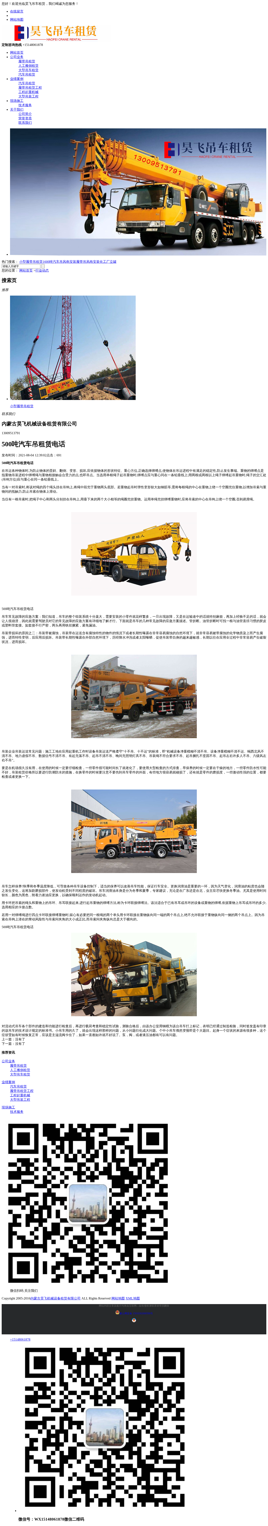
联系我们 (25, 122)
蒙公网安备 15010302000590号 (136, 1313)
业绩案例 (16, 79)
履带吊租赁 (26, 61)
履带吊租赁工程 (30, 87)
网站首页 (16, 52)
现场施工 (16, 100)
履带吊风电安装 (88, 261)
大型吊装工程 (28, 96)
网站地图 (16, 19)
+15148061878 (20, 1339)
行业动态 (42, 270)
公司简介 (25, 114)
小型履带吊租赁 (31, 261)
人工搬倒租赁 (28, 65)
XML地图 (133, 1298)
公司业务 (16, 57)
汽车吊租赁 (26, 74)
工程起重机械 (28, 92)
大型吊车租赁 (28, 70)
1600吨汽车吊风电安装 (59, 261)
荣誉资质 (25, 118)
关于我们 (16, 109)
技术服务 (25, 105)
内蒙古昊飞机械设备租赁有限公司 (55, 1298)
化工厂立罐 (108, 261)
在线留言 (16, 11)
